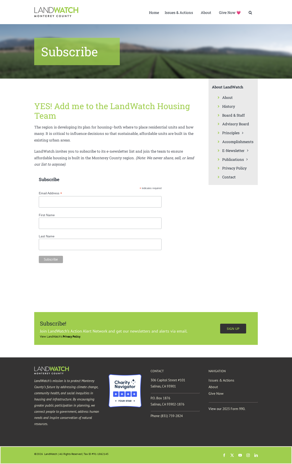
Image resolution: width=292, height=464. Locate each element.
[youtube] (240, 455)
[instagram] (248, 455)
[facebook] (224, 455)
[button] (250, 12)
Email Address (50, 193)
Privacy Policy (71, 336)
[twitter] (232, 455)
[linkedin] (256, 455)
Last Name (47, 236)
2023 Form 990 (233, 409)
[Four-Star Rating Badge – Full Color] (125, 376)
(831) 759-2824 (172, 416)
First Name (47, 215)
